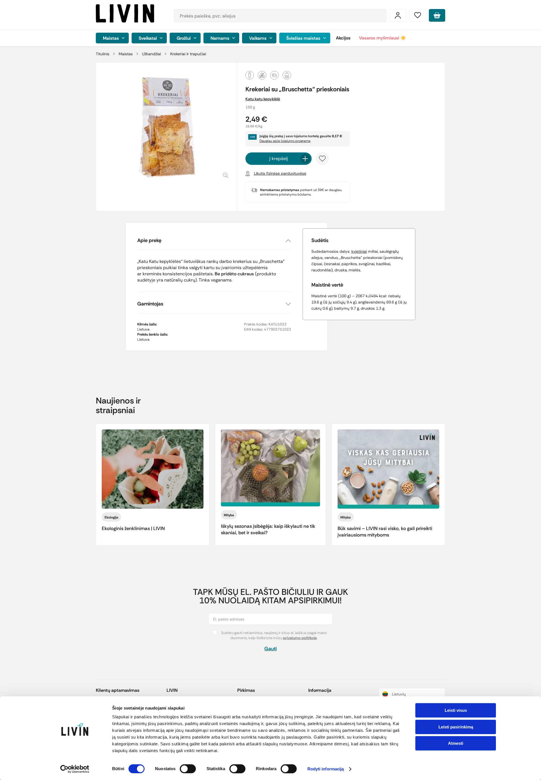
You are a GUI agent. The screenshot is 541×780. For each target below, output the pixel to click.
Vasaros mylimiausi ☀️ (382, 38)
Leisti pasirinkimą (455, 726)
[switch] (188, 768)
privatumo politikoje (300, 637)
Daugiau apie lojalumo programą (285, 141)
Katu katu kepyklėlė (262, 98)
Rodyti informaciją (325, 769)
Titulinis (102, 53)
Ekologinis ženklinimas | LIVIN (133, 528)
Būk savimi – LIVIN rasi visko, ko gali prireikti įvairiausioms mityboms (385, 531)
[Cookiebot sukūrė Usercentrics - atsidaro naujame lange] (74, 769)
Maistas (126, 53)
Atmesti (455, 743)
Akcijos (343, 38)
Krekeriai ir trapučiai (188, 53)
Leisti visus (456, 710)
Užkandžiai (151, 53)
